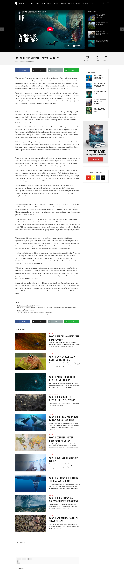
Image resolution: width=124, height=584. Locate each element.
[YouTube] (88, 177)
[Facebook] (98, 177)
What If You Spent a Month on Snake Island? (63, 520)
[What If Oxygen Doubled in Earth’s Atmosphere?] (30, 361)
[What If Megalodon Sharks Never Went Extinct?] (30, 382)
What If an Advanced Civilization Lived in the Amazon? (100, 109)
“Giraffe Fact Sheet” (21, 310)
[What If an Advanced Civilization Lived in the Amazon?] (89, 110)
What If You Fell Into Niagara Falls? (63, 459)
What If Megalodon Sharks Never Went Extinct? (62, 378)
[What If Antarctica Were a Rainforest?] (91, 25)
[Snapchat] (93, 177)
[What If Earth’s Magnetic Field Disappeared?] (30, 341)
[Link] (30, 559)
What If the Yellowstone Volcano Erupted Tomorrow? (63, 500)
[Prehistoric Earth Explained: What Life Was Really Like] (91, 34)
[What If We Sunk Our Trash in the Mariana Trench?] (30, 483)
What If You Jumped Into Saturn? (100, 92)
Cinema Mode (97, 60)
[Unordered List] (25, 559)
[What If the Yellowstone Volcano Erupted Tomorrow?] (30, 503)
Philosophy (63, 3)
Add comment (23, 61)
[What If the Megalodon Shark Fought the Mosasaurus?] (30, 422)
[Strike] (22, 559)
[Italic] (19, 559)
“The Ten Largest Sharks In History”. (25, 312)
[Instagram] (103, 177)
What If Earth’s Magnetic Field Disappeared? (64, 338)
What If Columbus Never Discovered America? (61, 439)
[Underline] (20, 559)
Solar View (85, 3)
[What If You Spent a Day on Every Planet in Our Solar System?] (89, 86)
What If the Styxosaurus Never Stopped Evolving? (102, 41)
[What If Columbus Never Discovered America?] (30, 442)
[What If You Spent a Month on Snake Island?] (30, 523)
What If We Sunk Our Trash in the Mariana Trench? (63, 479)
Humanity (49, 3)
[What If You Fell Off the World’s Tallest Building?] (89, 102)
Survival (56, 3)
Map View (78, 3)
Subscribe (105, 60)
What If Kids (71, 3)
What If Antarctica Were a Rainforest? (102, 23)
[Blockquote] (27, 559)
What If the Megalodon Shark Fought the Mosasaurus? (63, 419)
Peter (16, 61)
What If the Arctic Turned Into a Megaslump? (100, 16)
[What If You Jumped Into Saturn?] (89, 94)
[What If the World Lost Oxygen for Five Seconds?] (30, 402)
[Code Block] (29, 559)
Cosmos (37, 3)
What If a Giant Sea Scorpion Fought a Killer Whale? (98, 77)
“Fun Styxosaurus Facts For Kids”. (25, 305)
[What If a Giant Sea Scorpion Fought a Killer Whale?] (89, 78)
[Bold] (17, 559)
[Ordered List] (24, 559)
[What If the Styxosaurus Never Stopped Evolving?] (91, 43)
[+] (18, 562)
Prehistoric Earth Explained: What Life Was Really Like (102, 33)
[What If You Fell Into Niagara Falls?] (30, 462)
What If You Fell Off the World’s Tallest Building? (100, 101)
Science (55, 394)
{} (17, 561)
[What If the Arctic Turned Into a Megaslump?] (91, 17)
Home (32, 3)
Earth (43, 3)
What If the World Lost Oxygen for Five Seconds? (62, 398)
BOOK (92, 3)
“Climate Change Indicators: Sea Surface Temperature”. (30, 314)
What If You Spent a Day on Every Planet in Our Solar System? (99, 85)
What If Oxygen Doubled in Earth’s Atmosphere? (62, 358)
